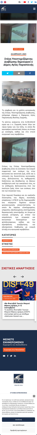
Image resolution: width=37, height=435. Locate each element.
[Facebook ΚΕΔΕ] (28, 2)
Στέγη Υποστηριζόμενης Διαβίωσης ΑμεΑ (16, 252)
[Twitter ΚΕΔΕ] (32, 2)
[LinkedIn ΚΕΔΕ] (36, 2)
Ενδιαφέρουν (7, 240)
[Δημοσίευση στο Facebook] (30, 73)
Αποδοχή (18, 419)
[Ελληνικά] (1, 2)
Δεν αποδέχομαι (18, 425)
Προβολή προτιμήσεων (18, 430)
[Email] (19, 73)
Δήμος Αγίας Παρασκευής (11, 249)
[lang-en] (5, 2)
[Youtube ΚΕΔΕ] (25, 2)
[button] (34, 396)
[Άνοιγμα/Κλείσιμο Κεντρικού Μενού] (34, 8)
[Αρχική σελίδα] (3, 8)
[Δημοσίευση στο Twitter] (7, 73)
